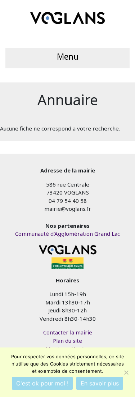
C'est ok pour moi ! (42, 383)
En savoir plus (100, 383)
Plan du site (67, 340)
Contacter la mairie (67, 332)
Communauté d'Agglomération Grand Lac (67, 233)
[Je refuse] (126, 372)
